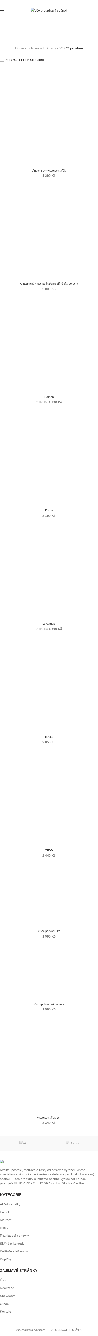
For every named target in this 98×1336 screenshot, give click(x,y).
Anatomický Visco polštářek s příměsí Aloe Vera (49, 283)
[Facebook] (47, 3)
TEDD (49, 850)
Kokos (49, 510)
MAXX (49, 737)
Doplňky (6, 1259)
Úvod (4, 1280)
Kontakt (5, 1311)
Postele (5, 1212)
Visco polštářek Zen (49, 1117)
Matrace (6, 1220)
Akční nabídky (10, 1204)
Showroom (7, 1296)
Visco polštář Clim (49, 931)
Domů (19, 48)
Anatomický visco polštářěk (49, 170)
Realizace (7, 1288)
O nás (4, 1304)
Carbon (49, 397)
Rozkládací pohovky (14, 1235)
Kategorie (47, 35)
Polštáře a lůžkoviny (41, 48)
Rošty (4, 1227)
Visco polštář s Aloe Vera (49, 1004)
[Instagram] (50, 3)
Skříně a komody (12, 1243)
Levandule (49, 623)
